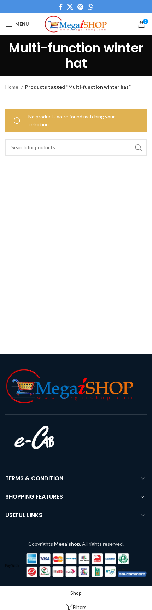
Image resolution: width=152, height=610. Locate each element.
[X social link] (70, 6)
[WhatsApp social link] (90, 6)
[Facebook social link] (61, 6)
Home (12, 87)
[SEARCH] (138, 147)
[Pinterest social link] (80, 6)
